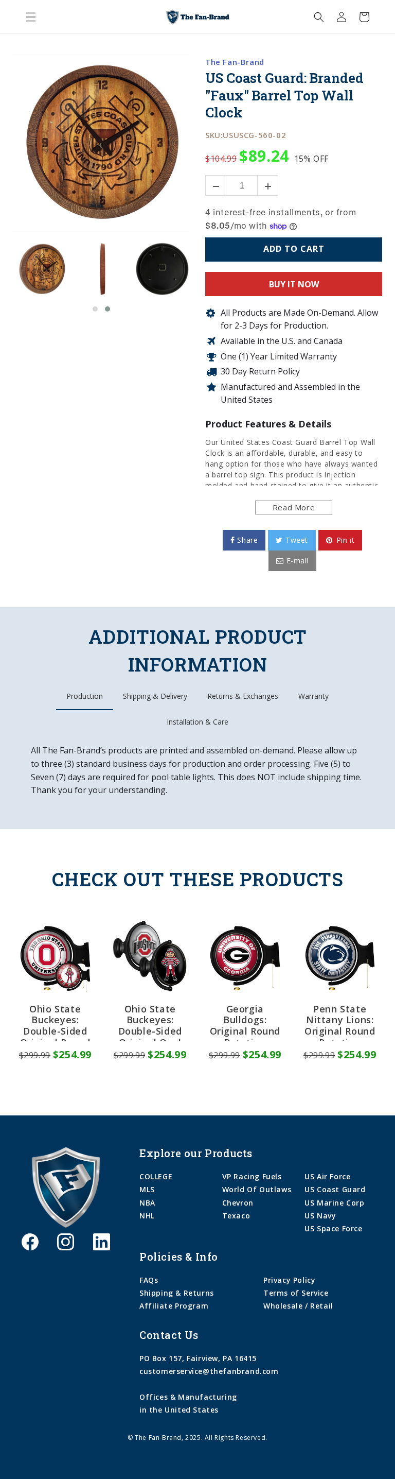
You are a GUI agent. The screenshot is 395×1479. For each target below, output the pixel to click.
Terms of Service (296, 1293)
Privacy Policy (289, 1280)
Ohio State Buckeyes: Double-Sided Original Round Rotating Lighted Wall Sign (55, 1022)
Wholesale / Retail (298, 1306)
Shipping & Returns (176, 1293)
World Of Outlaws (257, 1189)
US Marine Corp (334, 1203)
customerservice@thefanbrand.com (209, 1371)
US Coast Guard (334, 1189)
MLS (147, 1189)
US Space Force (333, 1228)
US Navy (320, 1215)
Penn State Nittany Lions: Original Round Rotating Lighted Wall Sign (339, 1022)
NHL (147, 1215)
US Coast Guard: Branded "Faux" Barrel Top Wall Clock (284, 96)
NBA (147, 1203)
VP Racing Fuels (252, 1176)
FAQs (148, 1280)
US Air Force (327, 1176)
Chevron (238, 1203)
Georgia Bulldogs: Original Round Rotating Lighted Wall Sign (245, 1022)
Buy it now (294, 284)
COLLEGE (155, 1176)
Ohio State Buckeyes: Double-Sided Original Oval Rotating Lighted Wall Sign (150, 1022)
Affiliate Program (173, 1306)
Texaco (236, 1215)
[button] (31, 17)
